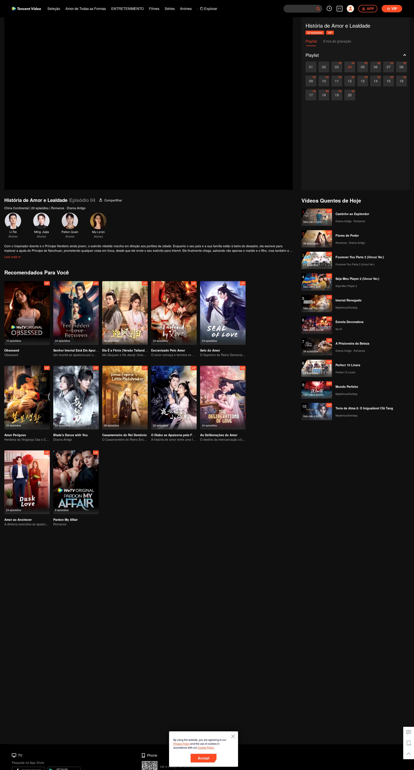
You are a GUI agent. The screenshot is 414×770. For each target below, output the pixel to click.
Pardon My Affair (65, 519)
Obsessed (11, 350)
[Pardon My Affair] (76, 482)
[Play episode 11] (336, 81)
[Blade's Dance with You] (76, 397)
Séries (170, 8)
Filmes (154, 8)
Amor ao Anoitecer (18, 519)
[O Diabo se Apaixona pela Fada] (174, 397)
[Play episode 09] (311, 81)
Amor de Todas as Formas (86, 8)
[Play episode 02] (323, 67)
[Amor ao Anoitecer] (27, 482)
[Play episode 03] (336, 67)
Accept (203, 758)
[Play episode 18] (323, 95)
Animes (186, 8)
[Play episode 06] (375, 67)
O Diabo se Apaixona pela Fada (174, 435)
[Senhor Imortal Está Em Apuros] (76, 313)
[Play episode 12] (349, 81)
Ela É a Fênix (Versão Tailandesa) (126, 350)
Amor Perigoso (15, 435)
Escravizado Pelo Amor (168, 350)
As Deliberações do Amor (218, 435)
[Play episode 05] (362, 67)
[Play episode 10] (323, 81)
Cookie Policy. (206, 747)
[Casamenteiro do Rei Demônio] (125, 397)
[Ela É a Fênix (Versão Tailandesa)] (125, 313)
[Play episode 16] (401, 81)
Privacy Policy (181, 743)
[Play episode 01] (311, 67)
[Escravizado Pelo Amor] (174, 313)
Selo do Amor (210, 350)
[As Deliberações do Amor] (223, 397)
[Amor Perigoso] (27, 397)
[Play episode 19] (336, 95)
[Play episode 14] (375, 81)
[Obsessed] (27, 313)
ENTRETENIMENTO (127, 8)
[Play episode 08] (401, 67)
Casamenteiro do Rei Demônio (124, 435)
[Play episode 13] (362, 81)
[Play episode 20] (349, 95)
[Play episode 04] (349, 67)
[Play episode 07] (388, 67)
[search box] (318, 8)
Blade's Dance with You (70, 435)
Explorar (210, 8)
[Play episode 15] (388, 81)
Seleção (53, 8)
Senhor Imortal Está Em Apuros (76, 350)
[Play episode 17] (311, 95)
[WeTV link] (26, 8)
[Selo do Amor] (223, 313)
